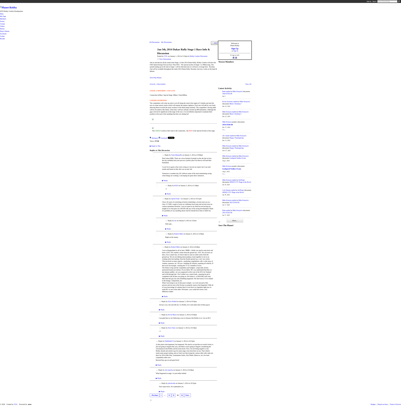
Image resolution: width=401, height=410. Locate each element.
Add (215, 43)
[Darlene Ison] (231, 67)
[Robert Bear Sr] (246, 78)
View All (248, 84)
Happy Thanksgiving (237, 138)
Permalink (163, 155)
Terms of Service (395, 404)
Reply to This (155, 146)
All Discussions (154, 42)
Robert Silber (178, 234)
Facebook (164, 138)
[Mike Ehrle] (236, 67)
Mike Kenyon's (238, 91)
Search (399, 1)
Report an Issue (383, 404)
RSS (151, 400)
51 (169, 395)
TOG (166, 56)
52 (173, 395)
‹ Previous (154, 395)
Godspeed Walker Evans (238, 158)
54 (182, 395)
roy (175, 220)
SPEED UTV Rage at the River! (240, 182)
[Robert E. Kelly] (241, 78)
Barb (224, 91)
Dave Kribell (172, 301)
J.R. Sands (225, 136)
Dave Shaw (172, 328)
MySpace (155, 138)
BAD (176, 185)
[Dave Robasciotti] (220, 72)
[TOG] (152, 53)
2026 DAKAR (227, 94)
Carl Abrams (226, 190)
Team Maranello (176, 155)
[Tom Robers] (236, 72)
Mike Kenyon (227, 112)
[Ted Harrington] (220, 78)
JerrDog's (242, 180)
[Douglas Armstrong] (220, 67)
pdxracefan (171, 383)
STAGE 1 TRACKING (158, 84)
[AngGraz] (241, 72)
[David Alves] (226, 72)
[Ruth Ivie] (231, 72)
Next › (187, 395)
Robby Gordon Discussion (198, 56)
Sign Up (369, 1)
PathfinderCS (169, 341)
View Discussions (165, 59)
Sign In (374, 1)
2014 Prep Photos (155, 78)
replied (228, 91)
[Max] (246, 72)
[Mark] (236, 78)
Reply (165, 180)
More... (234, 220)
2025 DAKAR (234, 202)
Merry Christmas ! (236, 104)
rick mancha (169, 370)
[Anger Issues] (231, 78)
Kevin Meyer (172, 315)
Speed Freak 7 (176, 199)
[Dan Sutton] (246, 67)
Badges (373, 404)
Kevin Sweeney (227, 101)
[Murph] (226, 78)
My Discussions (166, 42)
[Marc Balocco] (241, 67)
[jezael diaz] (226, 67)
